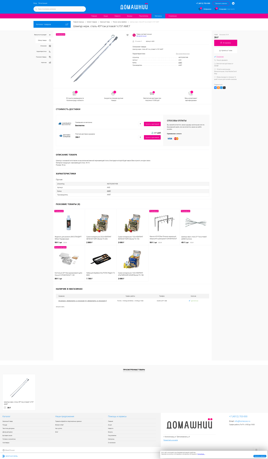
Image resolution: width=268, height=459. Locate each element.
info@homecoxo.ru (242, 421)
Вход (35, 3)
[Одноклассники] (218, 87)
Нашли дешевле (222, 60)
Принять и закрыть (259, 456)
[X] (224, 87)
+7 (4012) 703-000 (27, 456)
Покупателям (143, 16)
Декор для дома (7, 432)
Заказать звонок (221, 3)
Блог (56, 432)
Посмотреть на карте (170, 440)
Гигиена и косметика (9, 439)
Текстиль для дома (8, 428)
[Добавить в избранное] (127, 35)
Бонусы (129, 16)
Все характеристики (183, 53)
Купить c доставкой (152, 124)
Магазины (158, 16)
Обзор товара (42, 40)
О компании (173, 16)
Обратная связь (11, 456)
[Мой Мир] (221, 87)
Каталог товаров (43, 24)
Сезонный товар (8, 421)
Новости (117, 16)
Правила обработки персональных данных (68, 421)
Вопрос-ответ (59, 425)
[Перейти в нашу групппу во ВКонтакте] (232, 3)
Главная (94, 16)
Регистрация (42, 3)
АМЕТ (180, 62)
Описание (43, 46)
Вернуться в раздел (40, 34)
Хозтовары (6, 442)
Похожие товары (41, 57)
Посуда (5, 425)
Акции (106, 16)
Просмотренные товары (134, 370)
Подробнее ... (201, 454)
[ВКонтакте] (215, 87)
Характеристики (41, 51)
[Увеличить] (93, 59)
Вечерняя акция (141, 36)
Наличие (43, 62)
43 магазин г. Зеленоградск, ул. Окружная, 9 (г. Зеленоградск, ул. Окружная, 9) (82, 301)
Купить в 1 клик (227, 50)
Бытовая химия (7, 435)
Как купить (58, 428)
